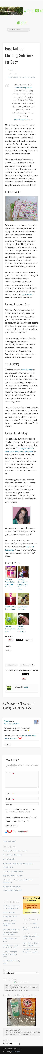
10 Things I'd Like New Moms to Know (15, 851)
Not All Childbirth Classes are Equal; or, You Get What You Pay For (11, 932)
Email (10, 799)
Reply (7, 744)
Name (10, 793)
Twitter (16, 35)
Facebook (12, 35)
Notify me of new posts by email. (18, 821)
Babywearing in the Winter (12, 886)
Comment (10, 773)
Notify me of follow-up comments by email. (22, 817)
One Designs (15, 1052)
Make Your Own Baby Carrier (12, 855)
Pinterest (21, 35)
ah (24, 927)
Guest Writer (17, 77)
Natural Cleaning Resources (21, 628)
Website (9, 805)
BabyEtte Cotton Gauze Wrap (13, 876)
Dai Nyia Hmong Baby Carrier (12, 890)
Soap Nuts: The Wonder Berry (13, 871)
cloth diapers (27, 369)
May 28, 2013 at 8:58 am (11, 723)
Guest (10, 70)
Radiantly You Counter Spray (10, 607)
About (34, 923)
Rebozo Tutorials (8, 859)
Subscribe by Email (9, 841)
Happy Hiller (27, 943)
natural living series (28, 665)
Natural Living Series (28, 77)
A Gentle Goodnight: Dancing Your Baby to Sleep (10, 954)
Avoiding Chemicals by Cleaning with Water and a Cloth (23, 584)
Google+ (30, 35)
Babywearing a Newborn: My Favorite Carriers (18, 863)
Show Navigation (34, 20)
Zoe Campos (27, 949)
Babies (11, 77)
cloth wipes (27, 294)
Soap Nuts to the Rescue (23, 607)
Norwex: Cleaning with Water (10, 628)
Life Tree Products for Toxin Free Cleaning (9, 583)
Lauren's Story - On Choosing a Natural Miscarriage (9, 923)
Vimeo (26, 35)
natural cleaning (21, 119)
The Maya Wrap (8, 867)
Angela (7, 721)
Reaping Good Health (10, 916)
